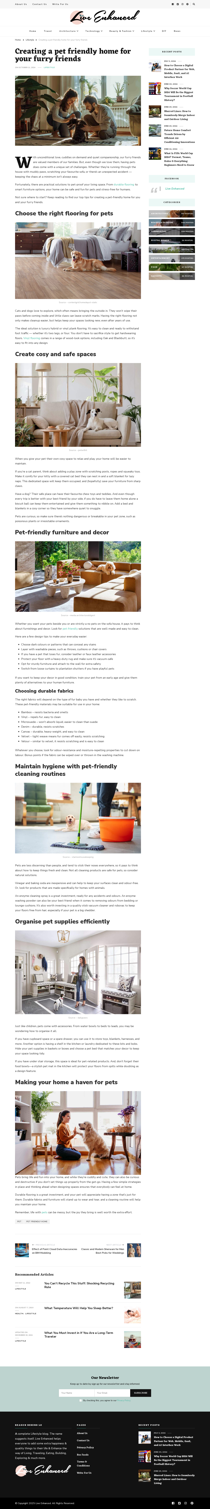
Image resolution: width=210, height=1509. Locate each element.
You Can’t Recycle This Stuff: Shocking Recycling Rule (79, 1285)
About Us (21, 4)
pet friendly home (37, 1221)
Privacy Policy (123, 1400)
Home (32, 31)
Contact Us (39, 4)
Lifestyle (147, 31)
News (177, 31)
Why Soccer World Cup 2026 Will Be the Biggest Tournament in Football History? (178, 94)
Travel (48, 31)
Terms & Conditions (83, 1464)
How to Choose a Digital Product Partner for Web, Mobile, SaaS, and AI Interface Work (179, 71)
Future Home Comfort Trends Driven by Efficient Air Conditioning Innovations (179, 136)
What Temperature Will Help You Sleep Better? (78, 1308)
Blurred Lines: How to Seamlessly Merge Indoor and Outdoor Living (179, 115)
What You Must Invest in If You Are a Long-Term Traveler (78, 1335)
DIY (164, 31)
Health (19, 1313)
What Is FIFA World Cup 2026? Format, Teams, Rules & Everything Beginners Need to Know (179, 159)
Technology (92, 31)
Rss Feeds (83, 1455)
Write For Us (60, 4)
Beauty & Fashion (120, 31)
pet (19, 1221)
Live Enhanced (174, 189)
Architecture (67, 31)
